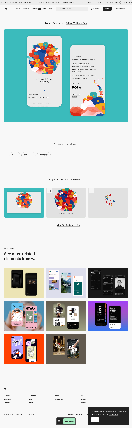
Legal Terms (19, 414)
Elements (7, 402)
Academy (35, 9)
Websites (7, 395)
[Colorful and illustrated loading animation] (108, 203)
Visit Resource (69, 421)
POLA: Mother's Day (76, 23)
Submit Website (120, 9)
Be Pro (107, 9)
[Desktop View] (24, 203)
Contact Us (83, 402)
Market (50, 9)
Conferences (59, 399)
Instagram (79, 414)
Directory (26, 9)
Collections (7, 399)
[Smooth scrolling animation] (66, 203)
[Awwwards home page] (60, 421)
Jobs (44, 9)
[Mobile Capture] (24, 283)
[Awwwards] (6, 9)
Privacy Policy (30, 414)
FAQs (81, 395)
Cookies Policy (8, 414)
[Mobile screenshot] (108, 283)
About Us (83, 399)
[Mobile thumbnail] (66, 283)
